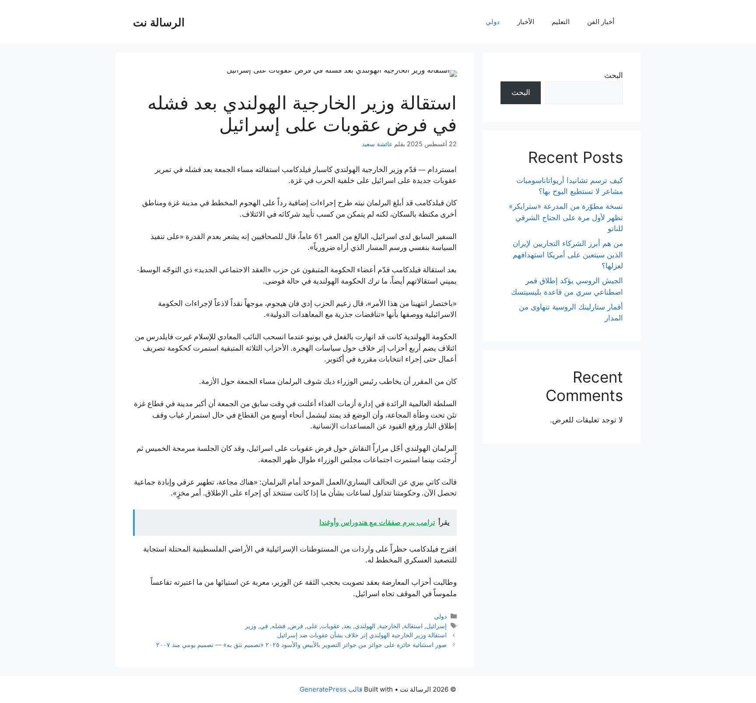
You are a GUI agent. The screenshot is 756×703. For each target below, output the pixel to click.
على (312, 625)
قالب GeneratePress (331, 689)
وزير (250, 625)
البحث (613, 75)
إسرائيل (436, 625)
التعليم (561, 22)
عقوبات (330, 625)
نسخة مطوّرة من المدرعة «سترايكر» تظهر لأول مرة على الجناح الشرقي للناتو (566, 217)
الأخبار (525, 22)
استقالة (413, 625)
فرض (296, 625)
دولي (493, 22)
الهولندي (365, 625)
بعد (347, 625)
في (264, 625)
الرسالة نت (159, 21)
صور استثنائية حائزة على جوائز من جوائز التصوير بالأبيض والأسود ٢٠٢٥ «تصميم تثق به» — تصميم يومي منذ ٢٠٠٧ (301, 644)
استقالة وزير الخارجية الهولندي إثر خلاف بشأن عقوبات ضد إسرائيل (362, 635)
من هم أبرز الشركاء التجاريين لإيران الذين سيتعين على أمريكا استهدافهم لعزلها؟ (568, 254)
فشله (279, 625)
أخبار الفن (600, 22)
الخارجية (389, 625)
